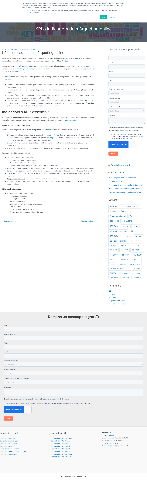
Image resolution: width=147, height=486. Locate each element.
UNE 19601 (124, 273)
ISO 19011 (134, 241)
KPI (77, 58)
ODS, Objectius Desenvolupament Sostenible (125, 189)
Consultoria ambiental (8, 444)
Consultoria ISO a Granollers (61, 444)
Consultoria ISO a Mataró (60, 446)
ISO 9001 (65, 61)
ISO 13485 (134, 231)
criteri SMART (7, 79)
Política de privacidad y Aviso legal (115, 446)
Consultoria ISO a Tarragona (61, 454)
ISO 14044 (113, 241)
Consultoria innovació (8, 454)
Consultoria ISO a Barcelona (61, 438)
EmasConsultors (119, 172)
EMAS (123, 211)
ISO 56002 (136, 260)
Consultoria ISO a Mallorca (61, 451)
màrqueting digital (26, 66)
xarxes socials (83, 69)
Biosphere (113, 206)
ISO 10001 (126, 226)
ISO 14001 (114, 236)
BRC (122, 206)
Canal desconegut (120, 165)
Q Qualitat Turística (116, 268)
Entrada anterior (9, 221)
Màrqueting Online (10, 49)
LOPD (112, 264)
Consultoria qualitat (7, 438)
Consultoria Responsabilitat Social (13, 451)
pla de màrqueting (43, 69)
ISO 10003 (113, 231)
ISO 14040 (138, 236)
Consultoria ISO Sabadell (60, 449)
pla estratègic (18, 69)
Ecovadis (113, 211)
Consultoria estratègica (9, 441)
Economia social (133, 206)
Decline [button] (112, 17)
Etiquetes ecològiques (118, 216)
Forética (133, 216)
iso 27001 (124, 250)
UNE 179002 (126, 277)
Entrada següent (88, 221)
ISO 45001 (137, 255)
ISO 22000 (125, 245)
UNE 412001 (138, 277)
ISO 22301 (136, 245)
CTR (8, 173)
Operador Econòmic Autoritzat (129, 264)
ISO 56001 (124, 260)
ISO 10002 (136, 226)
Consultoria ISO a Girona (60, 441)
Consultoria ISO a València (61, 457)
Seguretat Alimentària (116, 304)
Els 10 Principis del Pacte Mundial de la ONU (125, 192)
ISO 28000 (135, 250)
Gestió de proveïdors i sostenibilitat (122, 178)
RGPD (128, 268)
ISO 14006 (127, 236)
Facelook (10, 140)
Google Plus (53, 138)
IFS (118, 221)
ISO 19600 (114, 245)
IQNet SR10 (127, 221)
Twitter (57, 135)
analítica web (48, 130)
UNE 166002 (136, 273)
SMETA (113, 273)
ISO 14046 (124, 241)
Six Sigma (137, 268)
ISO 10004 (123, 231)
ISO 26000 (113, 250)
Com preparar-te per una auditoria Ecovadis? (125, 185)
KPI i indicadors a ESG (116, 181)
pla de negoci (29, 69)
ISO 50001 (114, 260)
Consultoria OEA (6, 446)
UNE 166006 (114, 277)
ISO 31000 (114, 255)
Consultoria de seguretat (9, 449)
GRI (111, 221)
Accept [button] (103, 17)
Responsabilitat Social (116, 301)
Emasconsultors (108, 435)
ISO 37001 (125, 255)
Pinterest (10, 138)
